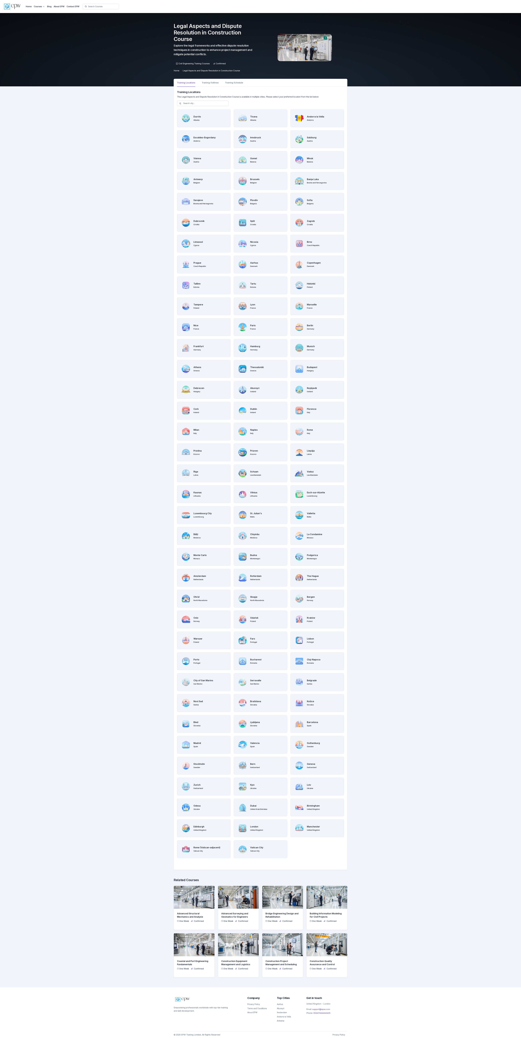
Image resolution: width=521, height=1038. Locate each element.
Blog (49, 6)
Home (29, 6)
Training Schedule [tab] (234, 82)
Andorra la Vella (284, 1016)
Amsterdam (282, 1012)
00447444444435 (321, 1013)
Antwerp (280, 1021)
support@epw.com (321, 1009)
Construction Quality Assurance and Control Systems (322, 964)
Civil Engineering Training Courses (194, 63)
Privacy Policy (253, 1004)
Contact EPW (73, 6)
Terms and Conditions (257, 1008)
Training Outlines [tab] (210, 82)
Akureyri (280, 1008)
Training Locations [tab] (186, 82)
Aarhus (280, 1004)
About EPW (59, 6)
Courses (38, 6)
